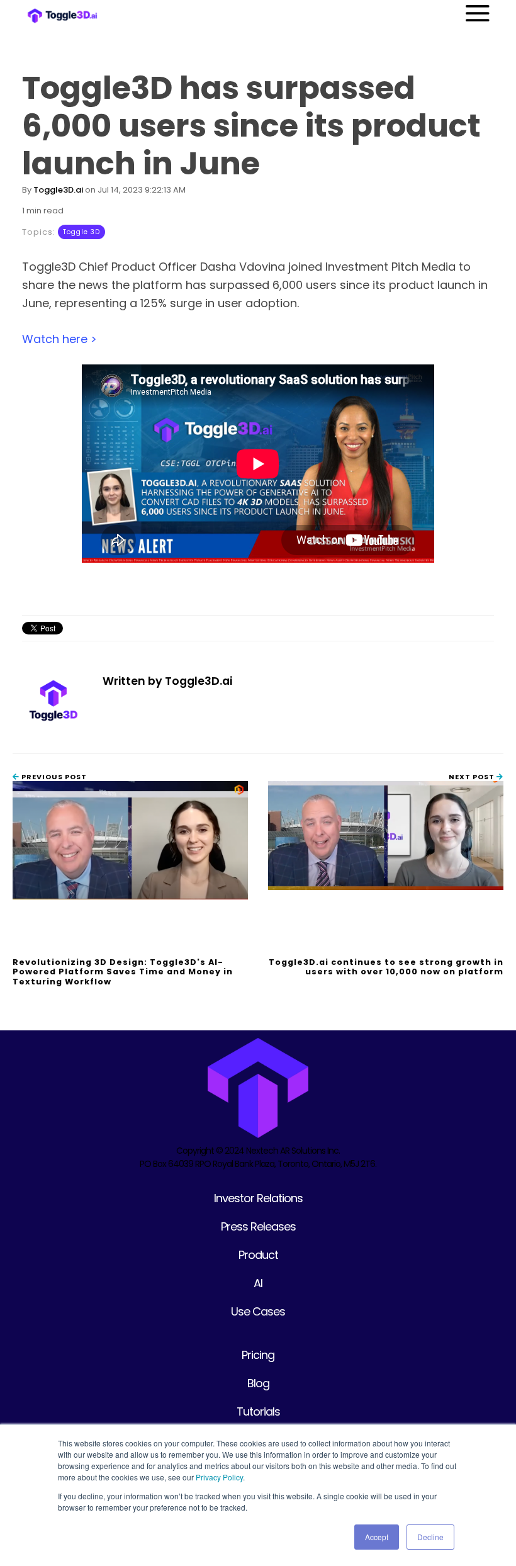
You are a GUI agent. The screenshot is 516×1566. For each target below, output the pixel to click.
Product (258, 1255)
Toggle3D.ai (58, 190)
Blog (258, 1383)
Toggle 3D (81, 232)
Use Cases (258, 1311)
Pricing (258, 1355)
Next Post (472, 777)
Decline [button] (430, 1536)
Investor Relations (258, 1198)
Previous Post (53, 777)
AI (258, 1283)
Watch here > (59, 339)
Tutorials (258, 1411)
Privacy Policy (219, 1477)
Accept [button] (376, 1536)
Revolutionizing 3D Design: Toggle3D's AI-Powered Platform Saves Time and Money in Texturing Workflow (123, 972)
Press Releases (258, 1226)
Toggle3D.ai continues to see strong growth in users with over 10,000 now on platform (386, 967)
